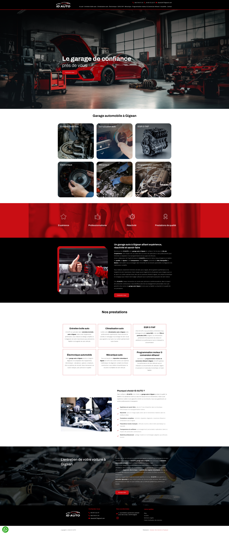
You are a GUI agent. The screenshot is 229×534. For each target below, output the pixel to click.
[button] (138, 2)
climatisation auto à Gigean (159, 272)
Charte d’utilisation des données (153, 520)
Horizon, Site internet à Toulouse (159, 530)
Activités (146, 515)
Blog (145, 513)
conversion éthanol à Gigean (149, 274)
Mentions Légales (149, 518)
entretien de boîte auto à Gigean (139, 270)
